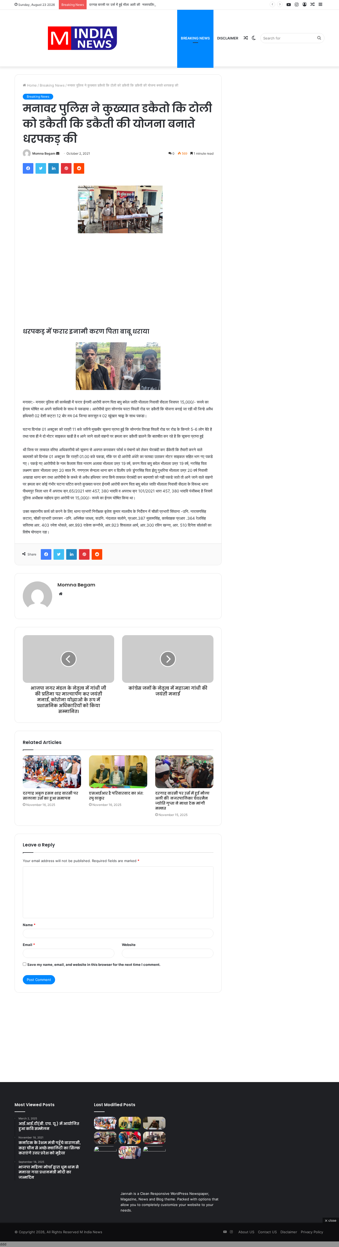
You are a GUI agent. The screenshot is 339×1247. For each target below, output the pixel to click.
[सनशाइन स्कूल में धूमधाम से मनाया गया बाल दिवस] (130, 1138)
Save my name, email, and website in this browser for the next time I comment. (93, 964)
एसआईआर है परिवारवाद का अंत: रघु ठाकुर (116, 796)
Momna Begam (43, 153)
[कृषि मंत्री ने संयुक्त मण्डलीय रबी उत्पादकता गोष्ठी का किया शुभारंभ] (154, 1152)
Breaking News (195, 38)
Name (29, 925)
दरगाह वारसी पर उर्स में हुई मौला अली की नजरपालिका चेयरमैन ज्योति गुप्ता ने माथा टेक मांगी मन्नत (150, 4)
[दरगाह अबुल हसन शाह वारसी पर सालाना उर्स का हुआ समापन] (52, 771)
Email (29, 945)
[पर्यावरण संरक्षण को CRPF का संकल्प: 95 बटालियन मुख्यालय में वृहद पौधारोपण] (105, 1152)
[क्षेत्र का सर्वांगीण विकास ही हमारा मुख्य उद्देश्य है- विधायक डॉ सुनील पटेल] (130, 1152)
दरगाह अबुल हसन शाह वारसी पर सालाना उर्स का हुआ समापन (50, 796)
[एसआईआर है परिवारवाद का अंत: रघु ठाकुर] (118, 771)
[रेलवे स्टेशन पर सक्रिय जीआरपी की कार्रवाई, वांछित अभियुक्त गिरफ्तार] (154, 1138)
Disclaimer (227, 38)
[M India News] (82, 38)
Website (129, 945)
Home (31, 85)
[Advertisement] (118, 274)
